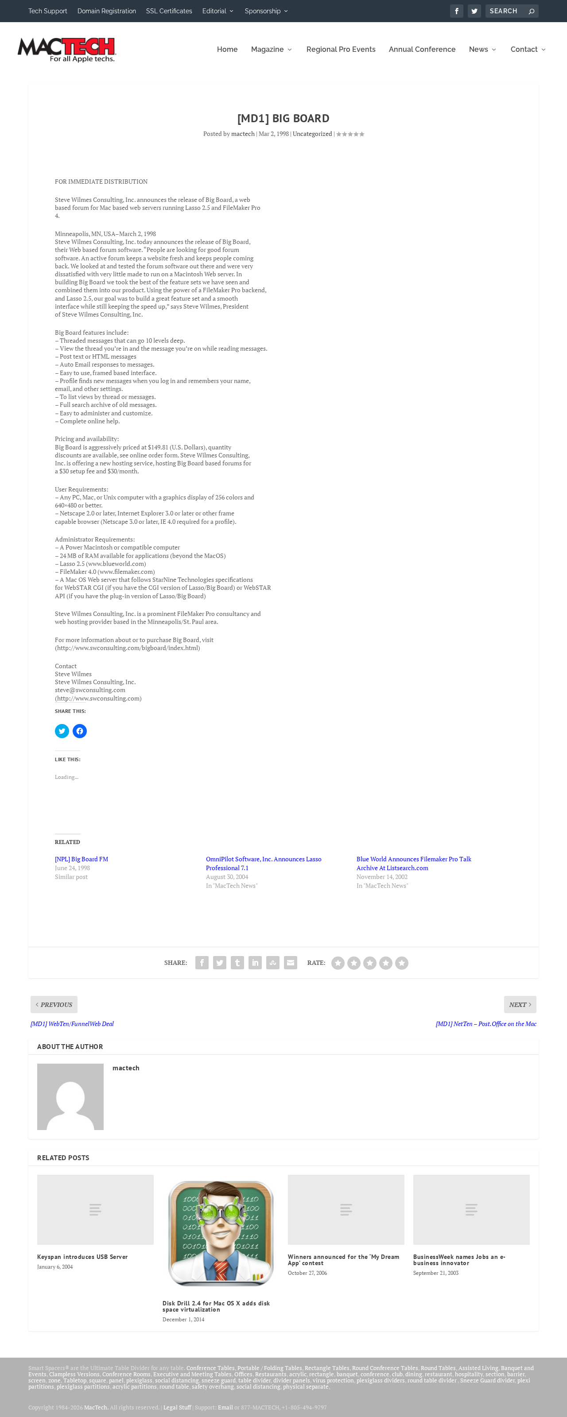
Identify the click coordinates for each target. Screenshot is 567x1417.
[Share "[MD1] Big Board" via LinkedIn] (255, 963)
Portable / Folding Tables (269, 1368)
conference (375, 1374)
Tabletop (74, 1380)
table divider (254, 1380)
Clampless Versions (74, 1374)
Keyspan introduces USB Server (82, 1257)
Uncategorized (312, 133)
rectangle (321, 1374)
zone (54, 1380)
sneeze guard (219, 1380)
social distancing (177, 1380)
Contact (524, 50)
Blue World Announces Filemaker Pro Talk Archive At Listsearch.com (414, 863)
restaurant (438, 1374)
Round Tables (438, 1368)
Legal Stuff (177, 1407)
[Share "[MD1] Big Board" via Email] (290, 963)
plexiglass (139, 1380)
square (97, 1380)
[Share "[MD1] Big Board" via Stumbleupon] (273, 963)
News (478, 50)
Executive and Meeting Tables (192, 1374)
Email (225, 1407)
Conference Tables (210, 1368)
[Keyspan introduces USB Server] (95, 1210)
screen (37, 1380)
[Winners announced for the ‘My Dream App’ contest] (346, 1210)
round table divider (433, 1380)
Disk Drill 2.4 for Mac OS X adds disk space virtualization (216, 1306)
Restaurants (271, 1374)
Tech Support (47, 11)
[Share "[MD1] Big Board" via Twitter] (220, 963)
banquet (347, 1374)
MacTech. (96, 1407)
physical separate (306, 1386)
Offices (243, 1374)
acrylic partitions (135, 1386)
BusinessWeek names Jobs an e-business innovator (459, 1260)
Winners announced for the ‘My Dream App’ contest (344, 1260)
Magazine (267, 50)
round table (174, 1386)
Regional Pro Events (341, 50)
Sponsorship (263, 11)
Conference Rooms (126, 1374)
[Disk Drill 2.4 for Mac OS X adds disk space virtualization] (221, 1233)
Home (227, 50)
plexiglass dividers (381, 1380)
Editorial (214, 11)
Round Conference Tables (385, 1368)
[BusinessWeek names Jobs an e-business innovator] (471, 1210)
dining (413, 1374)
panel (116, 1380)
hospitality (469, 1374)
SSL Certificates (169, 11)
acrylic (298, 1374)
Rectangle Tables (327, 1368)
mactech (243, 133)
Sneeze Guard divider (487, 1380)
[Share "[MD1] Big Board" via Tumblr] (237, 963)
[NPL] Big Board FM (81, 859)
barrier (515, 1374)
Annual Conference (422, 50)
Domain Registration (107, 11)
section (495, 1374)
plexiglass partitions (83, 1386)
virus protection (333, 1380)
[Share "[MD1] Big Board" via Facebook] (202, 963)
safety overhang (213, 1386)
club (397, 1374)
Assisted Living (478, 1368)
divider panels (291, 1380)
